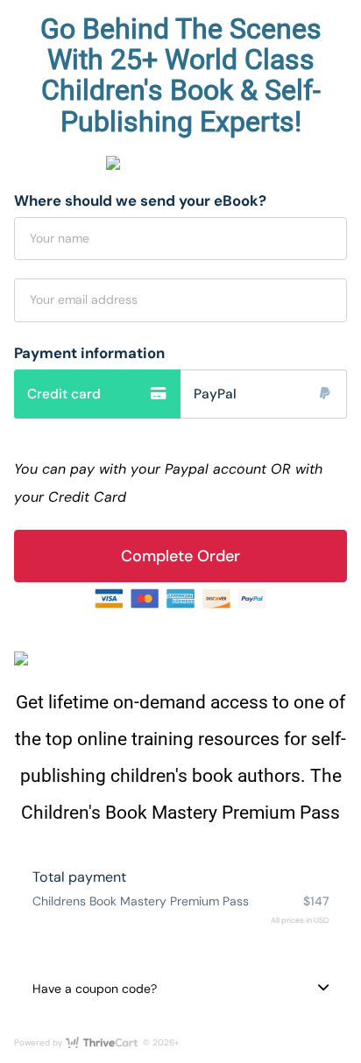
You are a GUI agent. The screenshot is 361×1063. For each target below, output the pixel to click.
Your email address (84, 299)
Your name (59, 238)
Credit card (64, 394)
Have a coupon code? (94, 988)
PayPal (215, 394)
